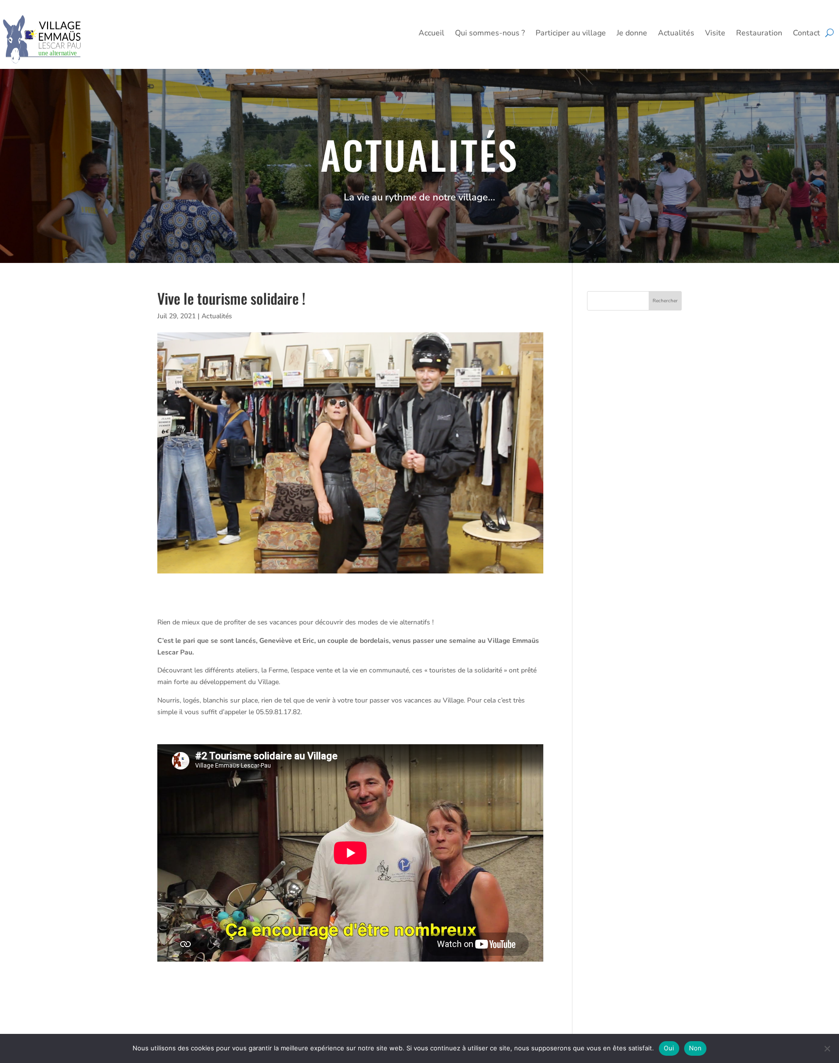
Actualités (676, 34)
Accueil (431, 34)
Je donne (632, 34)
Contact (806, 34)
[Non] (827, 1048)
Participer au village (571, 34)
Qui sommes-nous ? (490, 34)
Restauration (759, 34)
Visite (715, 34)
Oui (669, 1048)
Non (695, 1048)
